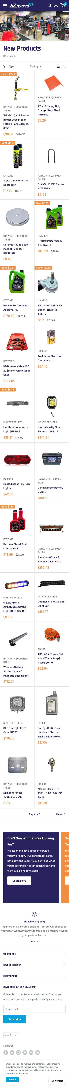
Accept (12, 1079)
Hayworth (9, 361)
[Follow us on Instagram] (18, 1052)
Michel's (42, 300)
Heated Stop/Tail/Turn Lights (16, 486)
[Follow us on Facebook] (5, 1052)
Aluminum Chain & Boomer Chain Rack (49, 559)
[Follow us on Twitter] (12, 1052)
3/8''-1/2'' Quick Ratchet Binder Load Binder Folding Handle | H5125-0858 (16, 121)
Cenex (41, 723)
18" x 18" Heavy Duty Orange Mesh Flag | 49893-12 (49, 110)
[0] (63, 5)
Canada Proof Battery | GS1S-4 (51, 489)
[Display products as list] (64, 66)
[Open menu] (5, 5)
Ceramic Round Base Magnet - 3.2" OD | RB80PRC (15, 248)
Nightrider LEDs (12, 422)
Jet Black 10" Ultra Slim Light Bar (51, 603)
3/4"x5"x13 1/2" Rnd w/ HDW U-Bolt (51, 186)
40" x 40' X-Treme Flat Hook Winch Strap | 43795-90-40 (50, 658)
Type (11, 66)
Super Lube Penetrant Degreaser (16, 182)
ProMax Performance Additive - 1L (50, 243)
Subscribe (14, 1019)
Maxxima (8, 479)
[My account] (56, 5)
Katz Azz (8, 175)
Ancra (41, 649)
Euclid (42, 783)
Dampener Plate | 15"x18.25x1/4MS (13, 794)
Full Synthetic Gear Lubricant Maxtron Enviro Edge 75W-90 (49, 732)
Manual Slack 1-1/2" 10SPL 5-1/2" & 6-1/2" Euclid (50, 793)
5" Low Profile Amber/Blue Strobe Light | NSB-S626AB (14, 606)
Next (59, 814)
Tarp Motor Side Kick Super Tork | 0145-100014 (50, 309)
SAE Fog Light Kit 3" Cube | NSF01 (14, 730)
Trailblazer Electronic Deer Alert (50, 358)
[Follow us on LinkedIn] (37, 1052)
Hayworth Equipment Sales (15, 108)
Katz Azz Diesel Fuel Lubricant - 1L (15, 546)
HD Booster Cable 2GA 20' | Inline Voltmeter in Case (16, 370)
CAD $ (8, 1035)
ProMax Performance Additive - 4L (15, 307)
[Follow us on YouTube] (31, 1052)
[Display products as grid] (58, 66)
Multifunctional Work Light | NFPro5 (15, 429)
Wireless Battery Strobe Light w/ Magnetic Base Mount (15, 671)
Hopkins (42, 351)
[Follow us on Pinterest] (24, 1052)
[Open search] (49, 5)
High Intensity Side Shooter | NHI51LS (49, 429)
